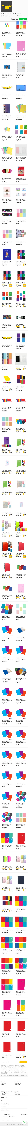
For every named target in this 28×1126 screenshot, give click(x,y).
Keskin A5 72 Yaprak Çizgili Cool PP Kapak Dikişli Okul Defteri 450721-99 (6, 283)
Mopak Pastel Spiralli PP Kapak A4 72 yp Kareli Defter (6, 825)
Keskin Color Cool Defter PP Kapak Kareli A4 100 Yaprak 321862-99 (21, 929)
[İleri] (23, 1062)
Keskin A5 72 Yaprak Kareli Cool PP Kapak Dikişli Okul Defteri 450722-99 (20, 283)
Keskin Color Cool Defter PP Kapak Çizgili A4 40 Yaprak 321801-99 (7, 950)
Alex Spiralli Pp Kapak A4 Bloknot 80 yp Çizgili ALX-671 (7, 596)
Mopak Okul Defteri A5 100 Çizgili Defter (7, 345)
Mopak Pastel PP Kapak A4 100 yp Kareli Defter (21, 783)
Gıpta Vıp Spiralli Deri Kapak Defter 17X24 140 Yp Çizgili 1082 (6, 554)
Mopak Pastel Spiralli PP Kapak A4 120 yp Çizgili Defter (20, 804)
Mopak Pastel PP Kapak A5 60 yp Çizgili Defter (21, 700)
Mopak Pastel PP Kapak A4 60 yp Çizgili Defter (7, 742)
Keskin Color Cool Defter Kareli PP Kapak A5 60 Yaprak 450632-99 (21, 992)
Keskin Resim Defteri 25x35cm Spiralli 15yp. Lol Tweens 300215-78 (7, 74)
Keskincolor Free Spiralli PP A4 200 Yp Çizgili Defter (6, 387)
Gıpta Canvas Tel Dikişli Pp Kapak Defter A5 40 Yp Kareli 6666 (21, 450)
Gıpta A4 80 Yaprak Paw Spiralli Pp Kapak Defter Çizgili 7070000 (21, 241)
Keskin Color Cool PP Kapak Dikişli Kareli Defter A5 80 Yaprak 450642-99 (20, 1013)
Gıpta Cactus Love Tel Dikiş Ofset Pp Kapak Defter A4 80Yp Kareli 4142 (21, 471)
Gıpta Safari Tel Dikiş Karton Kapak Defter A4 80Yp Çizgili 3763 (6, 471)
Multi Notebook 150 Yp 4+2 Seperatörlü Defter (7, 95)
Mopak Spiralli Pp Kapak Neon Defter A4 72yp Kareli (7, 33)
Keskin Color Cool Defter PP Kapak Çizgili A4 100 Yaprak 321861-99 (7, 929)
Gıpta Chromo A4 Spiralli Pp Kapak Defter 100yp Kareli (20, 533)
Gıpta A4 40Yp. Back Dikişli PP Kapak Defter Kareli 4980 (21, 137)
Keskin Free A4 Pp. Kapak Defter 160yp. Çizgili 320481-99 (6, 450)
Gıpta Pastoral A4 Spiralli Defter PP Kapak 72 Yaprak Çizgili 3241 (6, 888)
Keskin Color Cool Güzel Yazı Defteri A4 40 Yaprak (20, 1054)
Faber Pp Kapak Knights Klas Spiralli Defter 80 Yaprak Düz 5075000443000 (20, 325)
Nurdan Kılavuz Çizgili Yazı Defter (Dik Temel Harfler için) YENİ (21, 179)
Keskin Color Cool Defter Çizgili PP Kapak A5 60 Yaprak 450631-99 (7, 1054)
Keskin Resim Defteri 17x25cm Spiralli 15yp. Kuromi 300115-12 (7, 220)
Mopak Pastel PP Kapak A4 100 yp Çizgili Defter (5, 804)
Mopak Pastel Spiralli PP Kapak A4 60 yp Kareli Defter (20, 617)
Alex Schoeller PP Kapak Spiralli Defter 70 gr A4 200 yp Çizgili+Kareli (20, 33)
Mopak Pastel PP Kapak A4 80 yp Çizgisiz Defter (5, 617)
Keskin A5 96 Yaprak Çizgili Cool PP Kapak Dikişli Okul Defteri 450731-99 (20, 262)
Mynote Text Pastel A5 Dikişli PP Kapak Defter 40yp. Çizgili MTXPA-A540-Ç (7, 158)
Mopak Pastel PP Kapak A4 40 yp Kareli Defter (7, 762)
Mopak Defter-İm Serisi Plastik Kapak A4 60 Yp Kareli (21, 429)
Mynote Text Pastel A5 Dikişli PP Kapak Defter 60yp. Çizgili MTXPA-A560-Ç (7, 137)
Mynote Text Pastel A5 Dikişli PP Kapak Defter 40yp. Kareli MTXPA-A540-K (21, 54)
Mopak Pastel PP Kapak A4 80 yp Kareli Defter (7, 637)
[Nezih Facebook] (26, 1116)
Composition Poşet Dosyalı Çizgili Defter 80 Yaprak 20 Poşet (20, 637)
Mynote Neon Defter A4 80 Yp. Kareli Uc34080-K (20, 74)
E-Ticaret (10, 1124)
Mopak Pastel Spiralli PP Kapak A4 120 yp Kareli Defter (20, 825)
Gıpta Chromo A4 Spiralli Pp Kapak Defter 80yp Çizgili (6, 575)
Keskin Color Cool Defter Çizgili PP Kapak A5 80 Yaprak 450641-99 (7, 1013)
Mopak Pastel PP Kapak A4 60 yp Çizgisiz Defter (19, 721)
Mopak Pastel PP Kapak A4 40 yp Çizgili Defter (7, 783)
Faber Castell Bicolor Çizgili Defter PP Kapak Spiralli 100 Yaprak (7, 867)
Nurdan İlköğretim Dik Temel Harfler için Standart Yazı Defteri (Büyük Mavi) (7, 262)
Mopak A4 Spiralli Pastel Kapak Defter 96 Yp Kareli (6, 429)
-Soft (6, 1124)
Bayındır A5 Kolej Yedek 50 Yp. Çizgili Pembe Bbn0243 (20, 596)
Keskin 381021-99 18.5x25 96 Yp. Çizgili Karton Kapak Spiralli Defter (6, 366)
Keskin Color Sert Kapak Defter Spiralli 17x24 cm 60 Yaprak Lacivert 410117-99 (20, 888)
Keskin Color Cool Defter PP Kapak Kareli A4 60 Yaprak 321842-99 (21, 971)
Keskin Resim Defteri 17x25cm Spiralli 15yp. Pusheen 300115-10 (7, 200)
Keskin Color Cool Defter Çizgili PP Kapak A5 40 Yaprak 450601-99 (21, 846)
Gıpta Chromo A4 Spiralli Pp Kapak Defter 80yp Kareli (20, 554)
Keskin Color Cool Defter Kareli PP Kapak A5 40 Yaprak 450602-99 (21, 1033)
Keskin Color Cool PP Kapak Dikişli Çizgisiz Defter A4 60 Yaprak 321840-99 (6, 971)
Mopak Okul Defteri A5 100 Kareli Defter (21, 679)
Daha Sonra (15, 19)
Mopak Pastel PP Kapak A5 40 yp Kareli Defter (7, 721)
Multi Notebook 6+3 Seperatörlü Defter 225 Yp (7, 116)
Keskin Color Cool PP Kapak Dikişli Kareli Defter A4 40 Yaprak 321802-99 (20, 950)
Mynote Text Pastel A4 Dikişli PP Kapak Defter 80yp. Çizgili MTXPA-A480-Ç (7, 53)
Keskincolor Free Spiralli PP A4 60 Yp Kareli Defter (20, 387)
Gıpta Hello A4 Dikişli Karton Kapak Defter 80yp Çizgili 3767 (20, 491)
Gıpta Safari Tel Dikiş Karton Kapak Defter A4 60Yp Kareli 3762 (20, 512)
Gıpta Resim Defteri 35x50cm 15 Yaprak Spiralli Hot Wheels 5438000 (6, 325)
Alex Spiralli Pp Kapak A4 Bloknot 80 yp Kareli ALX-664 (21, 575)
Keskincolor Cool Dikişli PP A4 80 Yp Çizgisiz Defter (7, 846)
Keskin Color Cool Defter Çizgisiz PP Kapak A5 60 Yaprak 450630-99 (6, 1033)
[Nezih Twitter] (24, 1116)
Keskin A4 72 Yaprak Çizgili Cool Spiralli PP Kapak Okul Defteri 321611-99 (20, 304)
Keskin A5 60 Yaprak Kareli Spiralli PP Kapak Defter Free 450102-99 (6, 304)
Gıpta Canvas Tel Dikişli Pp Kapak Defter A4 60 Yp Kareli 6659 (7, 491)
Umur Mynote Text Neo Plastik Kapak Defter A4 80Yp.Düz (7, 408)
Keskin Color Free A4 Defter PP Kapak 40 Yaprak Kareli (6, 908)
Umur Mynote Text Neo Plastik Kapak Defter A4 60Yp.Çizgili (21, 408)
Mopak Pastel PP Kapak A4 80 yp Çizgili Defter (21, 742)
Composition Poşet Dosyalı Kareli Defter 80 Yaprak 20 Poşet (6, 679)
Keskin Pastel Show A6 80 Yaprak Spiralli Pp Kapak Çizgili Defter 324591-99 (21, 220)
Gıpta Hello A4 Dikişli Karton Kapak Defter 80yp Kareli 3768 (6, 512)
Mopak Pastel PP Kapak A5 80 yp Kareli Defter (7, 658)
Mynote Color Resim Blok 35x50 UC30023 (20, 95)
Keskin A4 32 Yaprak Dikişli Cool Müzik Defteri (20, 345)
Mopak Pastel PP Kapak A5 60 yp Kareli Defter (7, 700)
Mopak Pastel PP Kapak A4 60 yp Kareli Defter (21, 762)
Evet (23, 19)
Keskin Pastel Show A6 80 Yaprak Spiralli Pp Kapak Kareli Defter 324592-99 (7, 241)
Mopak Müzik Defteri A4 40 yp (6, 179)
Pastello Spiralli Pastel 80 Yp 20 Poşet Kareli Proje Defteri (21, 158)
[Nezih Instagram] (22, 1116)
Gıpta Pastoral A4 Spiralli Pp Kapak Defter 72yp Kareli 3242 (6, 533)
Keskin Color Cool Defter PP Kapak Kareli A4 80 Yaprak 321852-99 (21, 908)
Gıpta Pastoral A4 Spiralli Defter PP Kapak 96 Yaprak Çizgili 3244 (20, 867)
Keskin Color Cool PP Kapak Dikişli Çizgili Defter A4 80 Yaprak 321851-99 (6, 992)
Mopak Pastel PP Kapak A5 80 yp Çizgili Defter (21, 658)
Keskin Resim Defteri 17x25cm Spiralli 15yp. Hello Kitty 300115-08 (21, 200)
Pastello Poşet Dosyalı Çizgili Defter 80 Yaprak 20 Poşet (21, 366)
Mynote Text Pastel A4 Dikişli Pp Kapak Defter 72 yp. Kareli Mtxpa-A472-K (21, 116)
